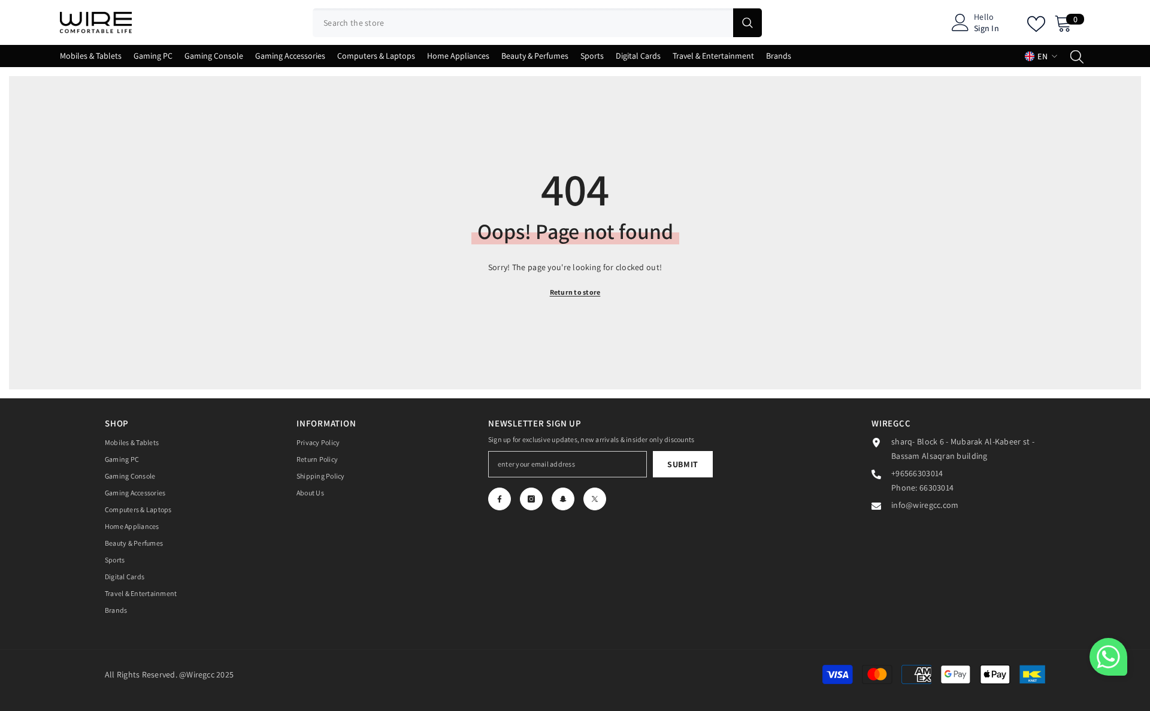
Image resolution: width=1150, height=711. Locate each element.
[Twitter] (594, 499)
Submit (682, 464)
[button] (1108, 657)
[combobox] (523, 22)
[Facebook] (499, 499)
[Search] (537, 22)
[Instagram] (531, 499)
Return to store (575, 292)
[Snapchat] (563, 499)
